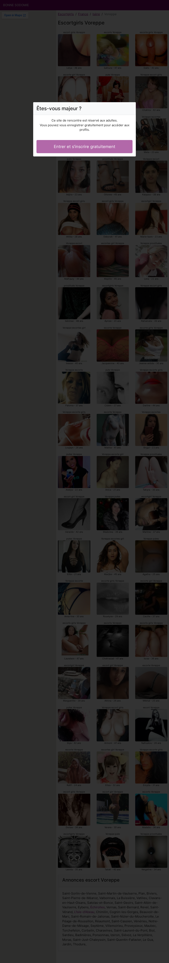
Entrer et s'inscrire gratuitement (84, 146)
